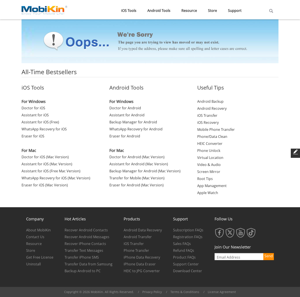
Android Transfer (138, 236)
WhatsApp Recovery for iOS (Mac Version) (56, 178)
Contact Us (35, 236)
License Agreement (222, 292)
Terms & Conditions (184, 292)
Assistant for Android (127, 115)
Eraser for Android (124, 136)
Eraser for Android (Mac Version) (136, 185)
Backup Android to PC (83, 270)
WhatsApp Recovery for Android (136, 129)
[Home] (45, 9)
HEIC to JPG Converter (142, 270)
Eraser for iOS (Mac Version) (45, 185)
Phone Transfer (136, 250)
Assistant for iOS (35, 115)
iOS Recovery (208, 122)
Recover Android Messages (87, 236)
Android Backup (210, 101)
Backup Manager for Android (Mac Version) (145, 171)
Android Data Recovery (143, 230)
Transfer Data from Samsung (88, 264)
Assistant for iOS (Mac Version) (47, 164)
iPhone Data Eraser (140, 264)
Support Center (186, 264)
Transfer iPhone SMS (82, 257)
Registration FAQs (187, 236)
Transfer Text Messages (84, 250)
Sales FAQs (182, 243)
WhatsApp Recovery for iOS (44, 129)
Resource (189, 10)
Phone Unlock (208, 150)
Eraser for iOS (33, 136)
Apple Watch (207, 192)
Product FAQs (184, 257)
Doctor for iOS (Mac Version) (45, 157)
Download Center (187, 270)
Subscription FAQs (188, 230)
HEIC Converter (209, 143)
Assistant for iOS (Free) (40, 122)
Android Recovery (212, 108)
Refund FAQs (183, 250)
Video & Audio (209, 164)
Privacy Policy (152, 292)
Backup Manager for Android (133, 122)
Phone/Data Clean (212, 136)
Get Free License (39, 257)
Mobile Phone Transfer (216, 129)
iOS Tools (128, 10)
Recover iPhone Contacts (85, 243)
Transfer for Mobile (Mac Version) (136, 178)
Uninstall (33, 264)
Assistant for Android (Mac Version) (138, 164)
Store (212, 10)
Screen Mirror (208, 171)
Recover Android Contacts (86, 230)
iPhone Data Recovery (142, 257)
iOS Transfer (207, 115)
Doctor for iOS (33, 108)
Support (235, 10)
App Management (212, 185)
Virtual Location (210, 157)
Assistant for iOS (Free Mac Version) (51, 171)
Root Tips (205, 178)
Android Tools (158, 10)
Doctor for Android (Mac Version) (136, 157)
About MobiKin (38, 230)
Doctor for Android (125, 108)
